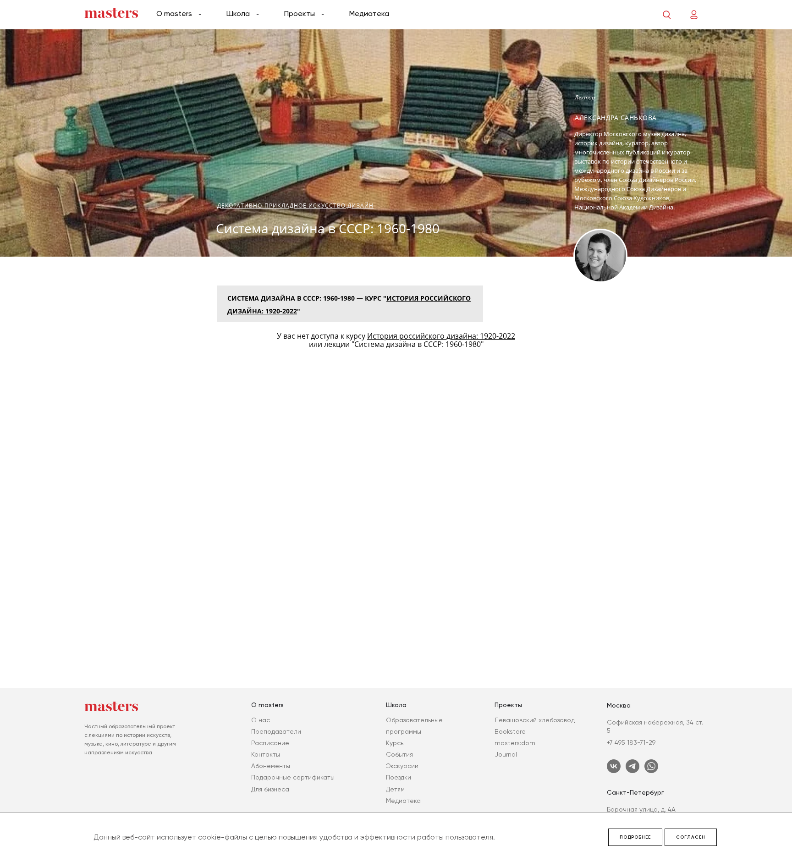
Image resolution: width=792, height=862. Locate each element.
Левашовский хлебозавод (535, 720)
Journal (506, 754)
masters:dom (515, 743)
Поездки (398, 777)
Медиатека (369, 13)
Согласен (690, 837)
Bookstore (510, 731)
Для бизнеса (270, 789)
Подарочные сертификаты (293, 777)
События (399, 754)
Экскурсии (402, 765)
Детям (395, 789)
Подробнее (635, 837)
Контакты (265, 754)
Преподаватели (276, 731)
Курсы (395, 743)
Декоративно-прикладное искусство (281, 205)
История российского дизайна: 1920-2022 (441, 336)
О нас (260, 720)
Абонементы (270, 765)
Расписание (270, 743)
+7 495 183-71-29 (631, 742)
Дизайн (360, 205)
